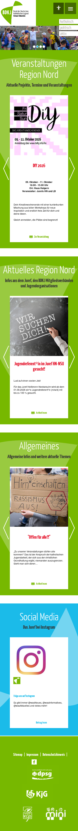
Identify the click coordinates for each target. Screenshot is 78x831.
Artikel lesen (41, 412)
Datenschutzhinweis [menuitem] (54, 754)
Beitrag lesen (41, 722)
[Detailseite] (39, 125)
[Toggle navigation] (70, 8)
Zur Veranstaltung (41, 236)
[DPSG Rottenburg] (43, 774)
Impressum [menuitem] (32, 754)
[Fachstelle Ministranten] (55, 813)
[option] (39, 168)
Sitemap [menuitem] (17, 754)
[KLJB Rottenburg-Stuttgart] (27, 813)
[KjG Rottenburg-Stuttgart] (37, 794)
